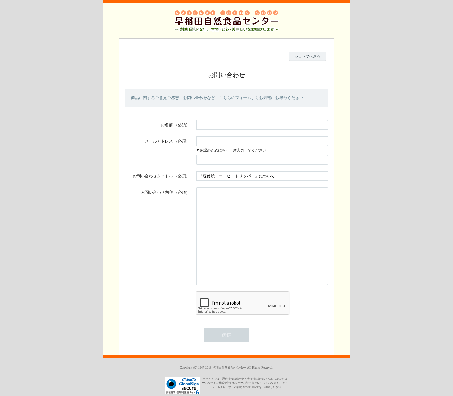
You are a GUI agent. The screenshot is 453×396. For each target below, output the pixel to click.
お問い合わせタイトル (153, 176)
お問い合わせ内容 (157, 192)
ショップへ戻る (307, 56)
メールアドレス (159, 141)
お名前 (167, 125)
